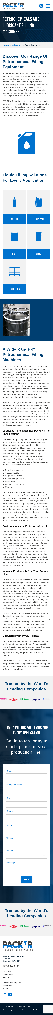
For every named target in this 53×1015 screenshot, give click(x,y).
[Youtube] (10, 995)
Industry (10, 850)
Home (6, 45)
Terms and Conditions (22, 1010)
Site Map (36, 1010)
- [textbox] (7, 855)
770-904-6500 (41, 6)
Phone (9, 838)
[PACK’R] (13, 6)
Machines (7, 972)
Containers (8, 975)
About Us (7, 988)
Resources (7, 985)
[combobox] (26, 817)
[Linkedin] (4, 995)
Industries (17, 45)
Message (10, 863)
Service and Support (12, 983)
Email (9, 825)
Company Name (14, 784)
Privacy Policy (7, 1010)
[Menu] (48, 6)
